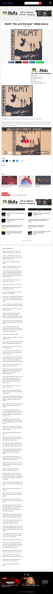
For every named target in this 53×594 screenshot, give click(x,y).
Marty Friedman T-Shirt (36, 81)
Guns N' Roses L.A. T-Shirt (36, 78)
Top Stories (24, 195)
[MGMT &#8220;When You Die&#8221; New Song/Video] (43, 180)
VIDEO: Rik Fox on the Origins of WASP (10, 334)
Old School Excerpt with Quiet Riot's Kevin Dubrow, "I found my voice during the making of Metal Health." (12, 392)
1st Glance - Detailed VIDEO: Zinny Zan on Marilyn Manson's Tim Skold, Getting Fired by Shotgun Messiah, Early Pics (12, 257)
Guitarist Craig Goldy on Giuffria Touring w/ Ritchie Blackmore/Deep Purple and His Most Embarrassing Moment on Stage (12, 438)
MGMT (9, 193)
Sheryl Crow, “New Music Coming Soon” (30, 585)
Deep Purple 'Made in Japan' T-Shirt (38, 83)
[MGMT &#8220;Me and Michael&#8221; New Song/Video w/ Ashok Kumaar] (26, 180)
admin (28, 26)
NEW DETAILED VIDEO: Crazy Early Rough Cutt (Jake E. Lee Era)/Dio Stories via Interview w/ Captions (12, 494)
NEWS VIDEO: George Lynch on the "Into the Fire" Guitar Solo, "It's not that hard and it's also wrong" (12, 500)
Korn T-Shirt (33, 80)
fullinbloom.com (30, 591)
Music (15, 195)
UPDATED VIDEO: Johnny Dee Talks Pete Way (11, 539)
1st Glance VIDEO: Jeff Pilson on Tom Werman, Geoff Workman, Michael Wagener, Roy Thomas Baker (12, 322)
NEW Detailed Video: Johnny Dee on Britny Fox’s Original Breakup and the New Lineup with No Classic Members (12, 464)
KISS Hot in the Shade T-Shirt (37, 77)
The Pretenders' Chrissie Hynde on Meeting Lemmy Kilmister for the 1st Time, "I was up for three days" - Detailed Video (12, 535)
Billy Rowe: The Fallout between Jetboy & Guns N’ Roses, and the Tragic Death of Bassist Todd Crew (12, 484)
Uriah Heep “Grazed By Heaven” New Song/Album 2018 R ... (9, 586)
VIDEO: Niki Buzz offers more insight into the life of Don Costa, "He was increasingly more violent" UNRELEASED (12, 352)
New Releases (19, 195)
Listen (12, 195)
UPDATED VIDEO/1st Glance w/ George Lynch (12, 284)
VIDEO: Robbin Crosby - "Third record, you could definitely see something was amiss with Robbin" (12, 405)
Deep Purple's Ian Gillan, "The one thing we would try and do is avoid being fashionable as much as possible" (12, 428)
